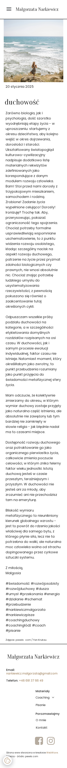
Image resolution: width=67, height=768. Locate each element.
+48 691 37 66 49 (31, 680)
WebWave (52, 752)
